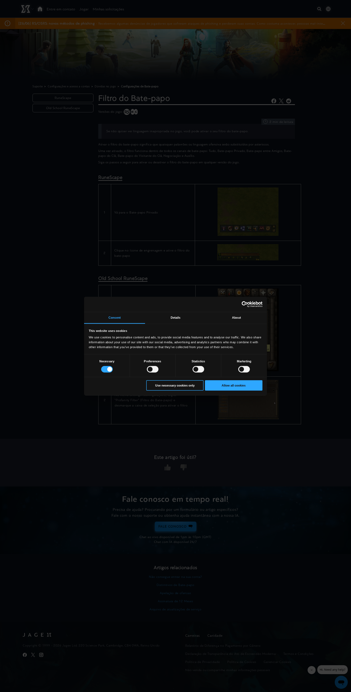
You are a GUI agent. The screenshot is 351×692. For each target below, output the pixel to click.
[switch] (152, 369)
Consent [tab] (114, 317)
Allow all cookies (234, 385)
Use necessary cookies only (175, 385)
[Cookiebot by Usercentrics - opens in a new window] (244, 304)
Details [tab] (176, 317)
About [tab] (236, 317)
